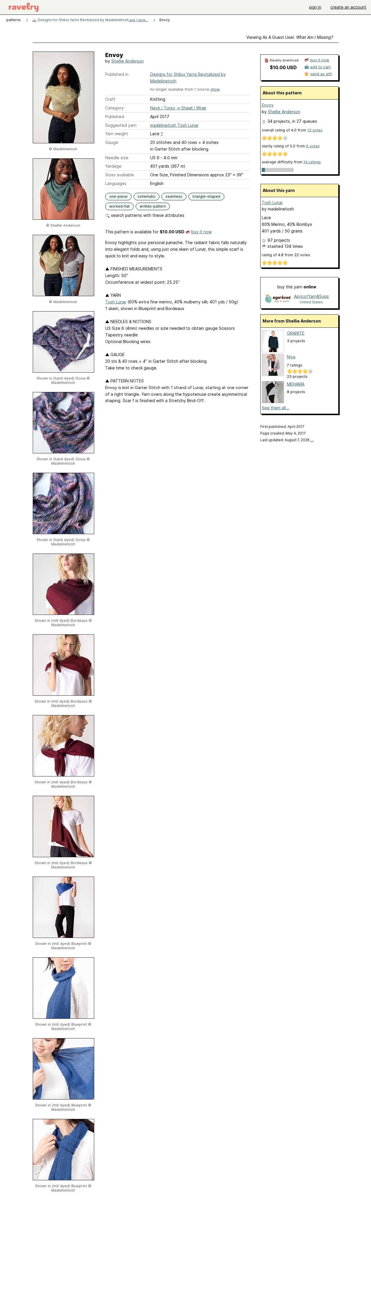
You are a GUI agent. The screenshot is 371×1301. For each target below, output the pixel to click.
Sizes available (119, 174)
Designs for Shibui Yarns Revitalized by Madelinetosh (92, 20)
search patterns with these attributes (147, 215)
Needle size (116, 157)
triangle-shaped (206, 196)
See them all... (275, 407)
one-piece (118, 196)
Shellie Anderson (127, 60)
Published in (116, 74)
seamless (174, 196)
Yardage (113, 166)
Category (114, 107)
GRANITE (295, 333)
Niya (291, 356)
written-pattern (153, 206)
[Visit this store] (278, 299)
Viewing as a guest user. (289, 37)
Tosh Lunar (115, 301)
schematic (146, 196)
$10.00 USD (283, 67)
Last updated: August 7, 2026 (287, 440)
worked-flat (119, 206)
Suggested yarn (121, 125)
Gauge (111, 142)
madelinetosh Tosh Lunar (174, 125)
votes (315, 130)
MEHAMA (295, 384)
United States (311, 302)
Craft (110, 99)
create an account (348, 7)
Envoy (268, 104)
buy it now (201, 231)
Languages (115, 183)
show (215, 89)
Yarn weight (116, 133)
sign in (315, 7)
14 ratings (312, 162)
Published (114, 116)
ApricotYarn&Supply (311, 296)
